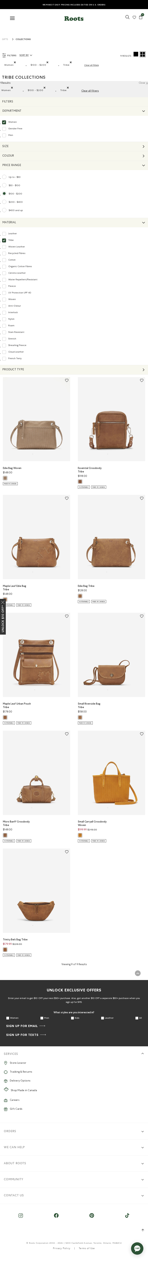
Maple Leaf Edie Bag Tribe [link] (14, 588)
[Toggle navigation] (12, 18)
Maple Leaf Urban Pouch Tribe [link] (17, 705)
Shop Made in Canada (24, 1090)
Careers (14, 1100)
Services (11, 1054)
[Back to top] (137, 973)
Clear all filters (91, 65)
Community (13, 1179)
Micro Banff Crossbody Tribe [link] (16, 823)
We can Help (14, 1147)
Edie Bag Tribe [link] (86, 586)
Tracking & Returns (21, 1072)
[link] (127, 18)
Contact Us (14, 1195)
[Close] (3, 601)
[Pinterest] (91, 1217)
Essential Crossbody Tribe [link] (90, 470)
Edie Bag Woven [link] (12, 468)
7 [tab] (118, 572)
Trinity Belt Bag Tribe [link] (15, 939)
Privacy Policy (61, 1249)
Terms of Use (87, 1249)
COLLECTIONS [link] (23, 39)
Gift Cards (16, 1109)
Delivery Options (20, 1081)
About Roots (15, 1163)
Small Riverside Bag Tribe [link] (89, 705)
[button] (74, 17)
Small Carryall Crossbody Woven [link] (92, 823)
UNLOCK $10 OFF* (3, 618)
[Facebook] (56, 1217)
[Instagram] (20, 1217)
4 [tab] (40, 690)
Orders (10, 1131)
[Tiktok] (127, 1217)
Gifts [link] (5, 39)
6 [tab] (42, 454)
